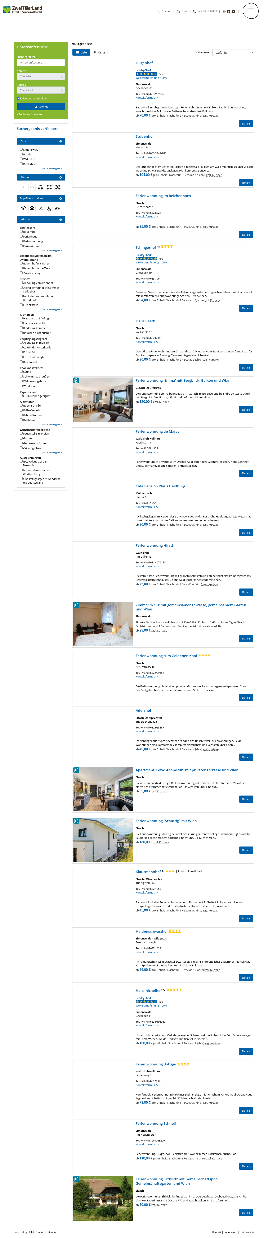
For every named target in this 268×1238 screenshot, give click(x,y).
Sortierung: (202, 52)
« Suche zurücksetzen (30, 114)
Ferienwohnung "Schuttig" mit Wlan (166, 820)
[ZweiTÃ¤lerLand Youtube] (233, 11)
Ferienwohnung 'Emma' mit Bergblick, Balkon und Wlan (183, 380)
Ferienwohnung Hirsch (155, 545)
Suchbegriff (24, 57)
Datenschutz (247, 1232)
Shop (185, 11)
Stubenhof (145, 136)
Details (246, 123)
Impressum (230, 1232)
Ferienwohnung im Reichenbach (163, 195)
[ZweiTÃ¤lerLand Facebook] (228, 11)
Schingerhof (146, 247)
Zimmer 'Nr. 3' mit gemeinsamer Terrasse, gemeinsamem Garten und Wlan (191, 606)
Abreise (21, 84)
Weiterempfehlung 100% (151, 77)
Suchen (166, 11)
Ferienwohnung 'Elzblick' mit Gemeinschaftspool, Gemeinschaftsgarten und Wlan (178, 1181)
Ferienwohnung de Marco (157, 431)
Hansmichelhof (149, 990)
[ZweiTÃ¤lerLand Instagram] (224, 11)
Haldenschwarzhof (152, 931)
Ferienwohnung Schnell (156, 1123)
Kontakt (216, 1232)
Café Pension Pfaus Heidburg (160, 486)
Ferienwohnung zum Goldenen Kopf (167, 655)
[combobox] (41, 62)
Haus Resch (145, 321)
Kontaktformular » (147, 97)
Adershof (143, 710)
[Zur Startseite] (22, 15)
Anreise (21, 71)
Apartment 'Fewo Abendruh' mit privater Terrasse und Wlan (187, 770)
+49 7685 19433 (207, 11)
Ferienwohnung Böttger (156, 1064)
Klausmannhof (149, 871)
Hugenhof (144, 62)
